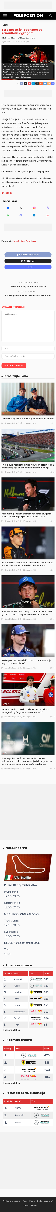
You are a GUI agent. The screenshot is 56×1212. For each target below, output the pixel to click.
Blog (31, 1201)
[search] (51, 16)
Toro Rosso (31, 241)
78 (53, 668)
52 (53, 570)
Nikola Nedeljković (8, 38)
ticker (22, 241)
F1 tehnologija (42, 1201)
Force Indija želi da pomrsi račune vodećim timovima (28, 295)
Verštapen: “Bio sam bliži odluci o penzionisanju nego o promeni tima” (26, 662)
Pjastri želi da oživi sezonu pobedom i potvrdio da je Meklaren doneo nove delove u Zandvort (27, 564)
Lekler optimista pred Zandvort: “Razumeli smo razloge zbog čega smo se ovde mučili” (25, 711)
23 (53, 472)
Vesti (5, 25)
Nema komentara (27, 38)
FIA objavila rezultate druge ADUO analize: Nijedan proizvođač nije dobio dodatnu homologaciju (27, 466)
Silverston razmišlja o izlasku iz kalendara (28, 286)
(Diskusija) (6, 192)
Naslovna (7, 1201)
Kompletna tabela (11, 1029)
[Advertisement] (28, 5)
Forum (34, 1205)
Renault (16, 241)
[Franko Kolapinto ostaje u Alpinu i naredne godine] (28, 399)
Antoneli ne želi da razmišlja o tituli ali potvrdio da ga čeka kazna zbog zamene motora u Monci (27, 613)
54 (53, 717)
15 (53, 521)
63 (53, 619)
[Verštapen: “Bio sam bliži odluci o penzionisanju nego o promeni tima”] (28, 640)
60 (53, 768)
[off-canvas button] (5, 15)
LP (52, 1201)
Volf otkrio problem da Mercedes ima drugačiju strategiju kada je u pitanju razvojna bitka (26, 515)
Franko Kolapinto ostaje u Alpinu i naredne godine (27, 418)
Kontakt (25, 1205)
